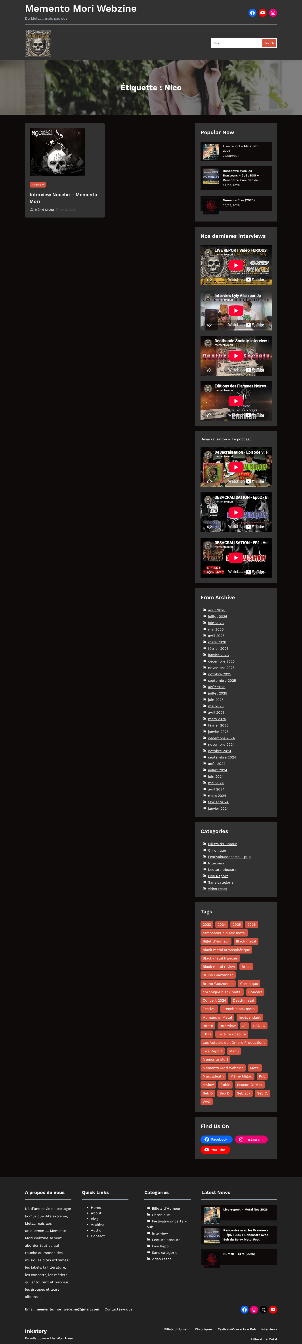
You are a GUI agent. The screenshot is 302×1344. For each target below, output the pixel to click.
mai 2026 (216, 629)
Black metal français (220, 958)
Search (269, 43)
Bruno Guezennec (218, 975)
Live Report (218, 876)
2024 (222, 924)
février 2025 (218, 725)
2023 (207, 924)
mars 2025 (217, 719)
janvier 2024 (218, 808)
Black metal (246, 941)
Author (97, 1230)
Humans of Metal (217, 1017)
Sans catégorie (220, 882)
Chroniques (203, 1329)
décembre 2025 (221, 661)
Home (96, 1207)
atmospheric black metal (224, 933)
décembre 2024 (221, 738)
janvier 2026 (218, 655)
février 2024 (218, 802)
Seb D (208, 1093)
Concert (255, 992)
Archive (97, 1224)
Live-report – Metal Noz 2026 (241, 148)
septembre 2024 (222, 757)
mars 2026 (217, 642)
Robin (225, 1085)
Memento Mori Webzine (81, 8)
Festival (209, 1009)
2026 (251, 924)
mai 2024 (216, 783)
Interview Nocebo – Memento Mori (63, 198)
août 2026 (217, 610)
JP (244, 1026)
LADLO (259, 1026)
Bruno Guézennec (218, 984)
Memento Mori (215, 1059)
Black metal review (219, 967)
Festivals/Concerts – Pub (237, 1329)
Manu (234, 1051)
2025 (237, 924)
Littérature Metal (264, 1339)
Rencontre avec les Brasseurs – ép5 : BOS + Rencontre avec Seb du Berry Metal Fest (241, 175)
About (96, 1213)
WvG (206, 1102)
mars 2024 (217, 796)
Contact (98, 1236)
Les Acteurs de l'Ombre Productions (234, 1042)
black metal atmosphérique (226, 950)
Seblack (243, 1093)
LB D (207, 1034)
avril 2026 (216, 636)
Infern (208, 1026)
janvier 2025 (218, 732)
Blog (94, 1219)
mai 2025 (216, 706)
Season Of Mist (250, 1085)
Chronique (217, 850)
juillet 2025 (217, 693)
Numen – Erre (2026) (239, 200)
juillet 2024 (217, 770)
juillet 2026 (217, 616)
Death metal (243, 1000)
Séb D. (262, 1093)
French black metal (239, 1009)
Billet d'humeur (216, 941)
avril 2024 (216, 789)
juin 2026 (216, 623)
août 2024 (217, 764)
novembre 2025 (221, 668)
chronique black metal (222, 992)
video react (217, 889)
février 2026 (218, 648)
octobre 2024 (219, 751)
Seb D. (225, 1093)
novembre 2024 (221, 744)
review (208, 1085)
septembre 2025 (222, 680)
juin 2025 (216, 700)
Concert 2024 (214, 1000)
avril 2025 (216, 712)
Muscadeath (213, 1076)
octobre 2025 (219, 674)
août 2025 (216, 687)
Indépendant (250, 1017)
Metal (255, 1068)
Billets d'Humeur (222, 844)
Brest (246, 967)
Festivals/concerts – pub (229, 857)
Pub (262, 1076)
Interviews (269, 1329)
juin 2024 (216, 776)
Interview (38, 184)
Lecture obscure (222, 869)
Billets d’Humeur (177, 1329)
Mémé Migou (241, 1076)
